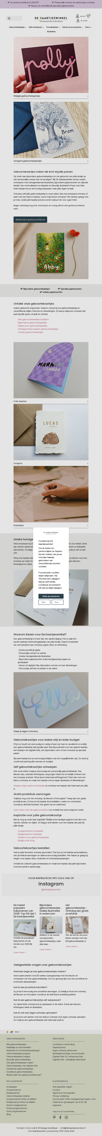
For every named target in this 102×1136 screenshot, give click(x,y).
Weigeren (45, 602)
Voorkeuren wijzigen (59, 602)
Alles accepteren (51, 596)
